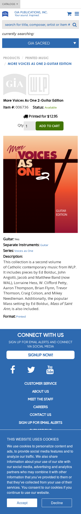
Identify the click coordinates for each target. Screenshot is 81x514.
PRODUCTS (11, 58)
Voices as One (23, 251)
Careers (40, 407)
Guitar (44, 245)
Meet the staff (40, 399)
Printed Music (37, 58)
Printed (21, 316)
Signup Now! (40, 355)
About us (40, 391)
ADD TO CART (49, 126)
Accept (22, 502)
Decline (57, 502)
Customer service (40, 383)
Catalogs (9, 4)
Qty (21, 125)
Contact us (40, 415)
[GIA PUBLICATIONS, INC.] (5, 13)
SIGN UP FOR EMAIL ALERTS (40, 423)
